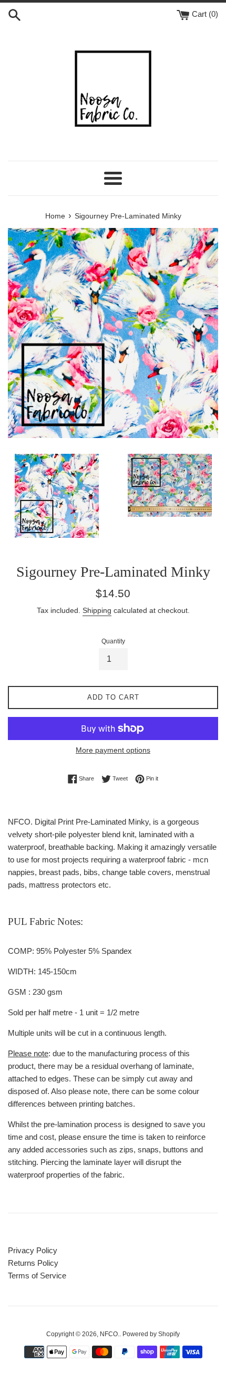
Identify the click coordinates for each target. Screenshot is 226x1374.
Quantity (113, 641)
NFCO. (109, 1334)
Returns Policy (33, 1262)
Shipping (97, 610)
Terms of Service (37, 1275)
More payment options (113, 750)
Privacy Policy (32, 1250)
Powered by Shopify (151, 1334)
